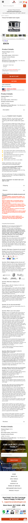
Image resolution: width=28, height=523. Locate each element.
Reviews (5, 421)
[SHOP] (26, 2)
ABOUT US (14, 476)
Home (2, 15)
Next (27, 35)
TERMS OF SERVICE (14, 486)
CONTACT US (14, 483)
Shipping (5, 185)
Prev (1, 35)
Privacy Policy (14, 464)
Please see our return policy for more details (13, 318)
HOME (14, 474)
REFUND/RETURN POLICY (14, 488)
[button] (3, 58)
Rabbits (7, 15)
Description (6, 110)
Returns (5, 190)
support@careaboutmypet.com (15, 502)
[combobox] (12, 5)
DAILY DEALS (14, 479)
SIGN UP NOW (14, 460)
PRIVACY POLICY (14, 490)
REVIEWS (14, 481)
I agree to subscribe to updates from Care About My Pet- (14, 464)
